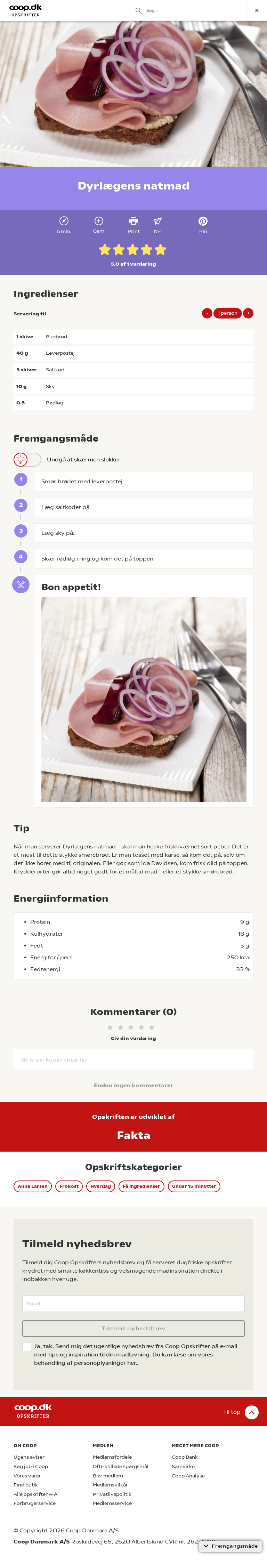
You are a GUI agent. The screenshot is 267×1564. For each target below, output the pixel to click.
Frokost (69, 1186)
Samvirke (183, 1466)
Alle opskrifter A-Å (35, 1494)
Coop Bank (185, 1457)
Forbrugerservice (35, 1503)
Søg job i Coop (31, 1466)
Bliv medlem (108, 1476)
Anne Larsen (33, 1186)
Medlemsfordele (112, 1457)
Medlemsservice (112, 1503)
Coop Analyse (188, 1476)
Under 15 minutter (194, 1186)
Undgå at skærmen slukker (84, 459)
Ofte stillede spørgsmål (120, 1466)
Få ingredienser (141, 1186)
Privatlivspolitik (112, 1494)
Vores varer (27, 1476)
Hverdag (100, 1186)
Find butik (26, 1485)
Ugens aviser (29, 1457)
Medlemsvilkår (110, 1485)
